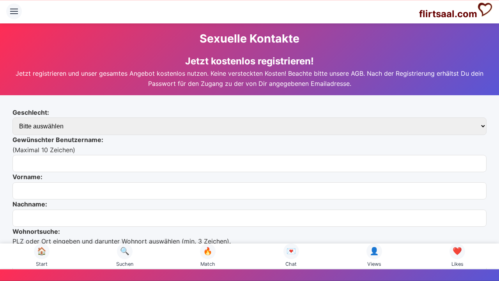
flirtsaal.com (448, 14)
